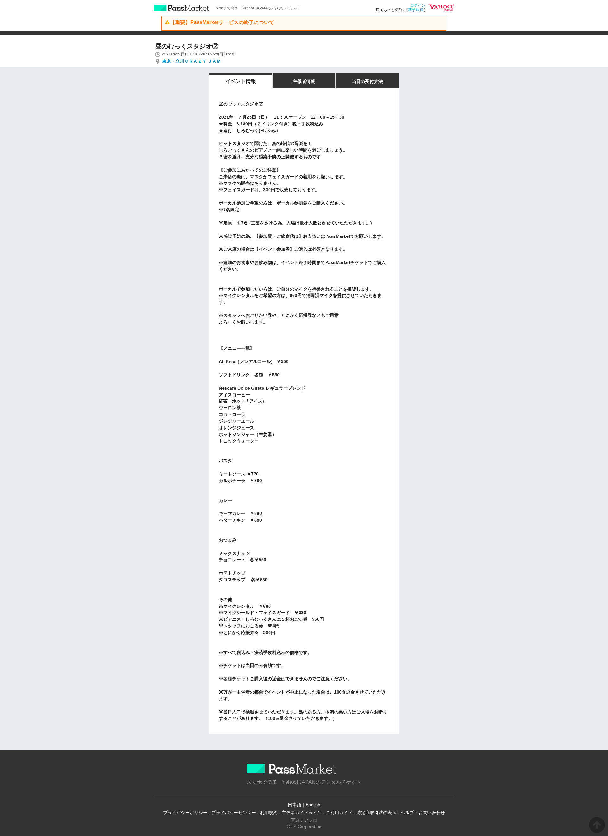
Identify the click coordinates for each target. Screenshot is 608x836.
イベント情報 (240, 81)
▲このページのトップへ (597, 825)
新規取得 (415, 10)
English (313, 804)
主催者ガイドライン (302, 812)
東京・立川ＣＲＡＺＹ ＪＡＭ (191, 61)
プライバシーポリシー (185, 812)
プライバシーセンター (234, 812)
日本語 (294, 804)
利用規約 (269, 812)
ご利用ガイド (339, 812)
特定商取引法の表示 (376, 812)
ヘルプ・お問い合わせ (423, 812)
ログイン (417, 5)
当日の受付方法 (367, 81)
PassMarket (181, 8)
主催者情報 (304, 81)
